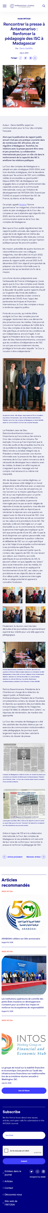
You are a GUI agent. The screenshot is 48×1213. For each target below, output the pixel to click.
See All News (24, 1090)
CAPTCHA (8, 1142)
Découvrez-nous (13, 1194)
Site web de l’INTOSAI (11, 1203)
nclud (43, 1177)
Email (6, 1128)
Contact (9, 1187)
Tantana (22, 205)
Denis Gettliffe (26, 49)
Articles (9, 1181)
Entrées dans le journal (13, 1173)
